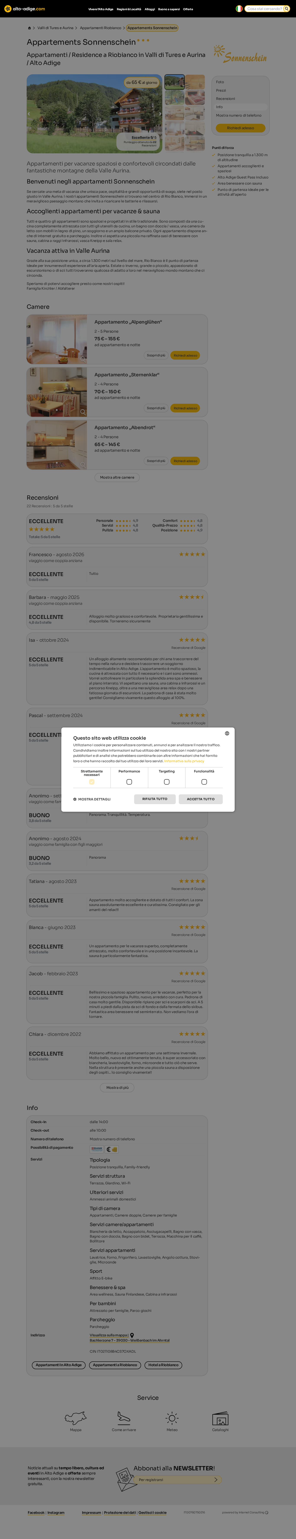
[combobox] (227, 733)
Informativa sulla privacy (184, 761)
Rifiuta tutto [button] (155, 799)
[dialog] (148, 769)
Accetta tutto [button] (201, 799)
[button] (92, 799)
